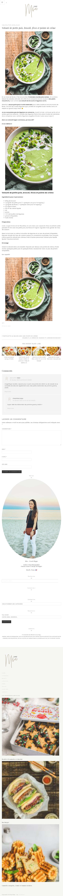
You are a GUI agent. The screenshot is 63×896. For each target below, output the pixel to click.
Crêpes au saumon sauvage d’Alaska (9, 358)
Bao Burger (5, 822)
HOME (4, 673)
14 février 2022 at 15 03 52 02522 (24, 401)
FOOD (3, 683)
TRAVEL (4, 686)
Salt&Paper (21, 894)
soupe (18, 25)
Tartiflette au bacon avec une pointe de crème (20, 336)
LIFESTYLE (5, 681)
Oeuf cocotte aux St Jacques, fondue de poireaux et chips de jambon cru (24, 359)
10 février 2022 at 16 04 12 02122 (21, 380)
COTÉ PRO (5, 689)
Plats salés (11, 25)
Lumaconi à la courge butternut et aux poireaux (54, 358)
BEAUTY (4, 678)
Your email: (5, 615)
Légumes (5, 25)
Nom (3, 449)
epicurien (13, 378)
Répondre (8, 391)
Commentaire (6, 428)
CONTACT (5, 692)
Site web (4, 464)
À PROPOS (5, 675)
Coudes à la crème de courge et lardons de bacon (41, 338)
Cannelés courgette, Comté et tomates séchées (17, 885)
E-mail (4, 456)
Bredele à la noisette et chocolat (12, 759)
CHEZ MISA (31, 9)
